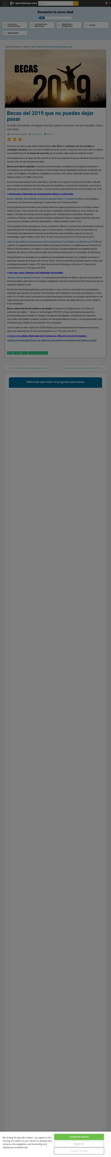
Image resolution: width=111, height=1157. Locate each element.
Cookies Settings (79, 1150)
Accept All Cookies (79, 1136)
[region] (55, 1144)
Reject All (79, 1143)
